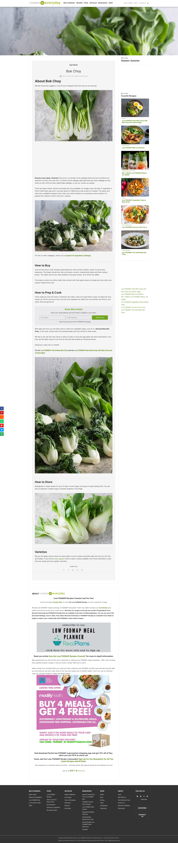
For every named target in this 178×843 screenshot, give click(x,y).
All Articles (68, 808)
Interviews (68, 803)
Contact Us (121, 803)
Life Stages (68, 797)
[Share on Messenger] (2, 430)
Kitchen (102, 800)
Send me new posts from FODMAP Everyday (75, 322)
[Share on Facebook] (68, 570)
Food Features (51, 804)
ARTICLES (93, 3)
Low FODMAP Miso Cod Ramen (133, 148)
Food (101, 797)
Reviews (67, 805)
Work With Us (122, 797)
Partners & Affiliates (124, 805)
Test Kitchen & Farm (124, 800)
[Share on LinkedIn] (77, 570)
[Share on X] (72, 570)
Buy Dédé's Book (52, 810)
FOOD (86, 3)
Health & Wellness (70, 794)
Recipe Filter (57, 602)
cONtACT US (142, 815)
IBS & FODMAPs (69, 3)
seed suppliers (59, 559)
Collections (103, 808)
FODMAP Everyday (52, 594)
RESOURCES (102, 3)
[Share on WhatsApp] (2, 421)
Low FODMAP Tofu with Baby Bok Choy (134, 253)
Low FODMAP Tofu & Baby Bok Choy (54, 350)
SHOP (111, 3)
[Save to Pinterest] (63, 570)
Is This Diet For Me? (35, 803)
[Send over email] (81, 570)
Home (45, 3)
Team (119, 794)
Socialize (85, 829)
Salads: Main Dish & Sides (128, 171)
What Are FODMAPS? (35, 797)
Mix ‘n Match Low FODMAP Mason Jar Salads (134, 174)
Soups (123, 118)
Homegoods (103, 805)
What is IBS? (32, 794)
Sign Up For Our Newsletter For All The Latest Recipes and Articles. (87, 760)
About (136, 3)
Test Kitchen (103, 608)
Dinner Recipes (126, 250)
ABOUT (120, 791)
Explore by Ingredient (53, 807)
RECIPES (79, 3)
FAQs (30, 805)
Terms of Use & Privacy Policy (111, 838)
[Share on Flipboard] (2, 425)
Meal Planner (128, 3)
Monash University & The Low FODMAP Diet (88, 797)
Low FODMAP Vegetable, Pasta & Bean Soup (134, 201)
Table (101, 803)
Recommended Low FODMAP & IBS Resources (88, 824)
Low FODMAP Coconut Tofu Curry (134, 227)
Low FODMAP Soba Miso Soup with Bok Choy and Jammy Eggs (134, 121)
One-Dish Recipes (126, 225)
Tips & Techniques (70, 800)
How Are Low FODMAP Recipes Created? (67, 656)
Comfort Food (125, 145)
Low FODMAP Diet (34, 800)
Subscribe (81, 771)
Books (102, 794)
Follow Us (142, 3)
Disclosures (121, 808)
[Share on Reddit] (2, 417)
